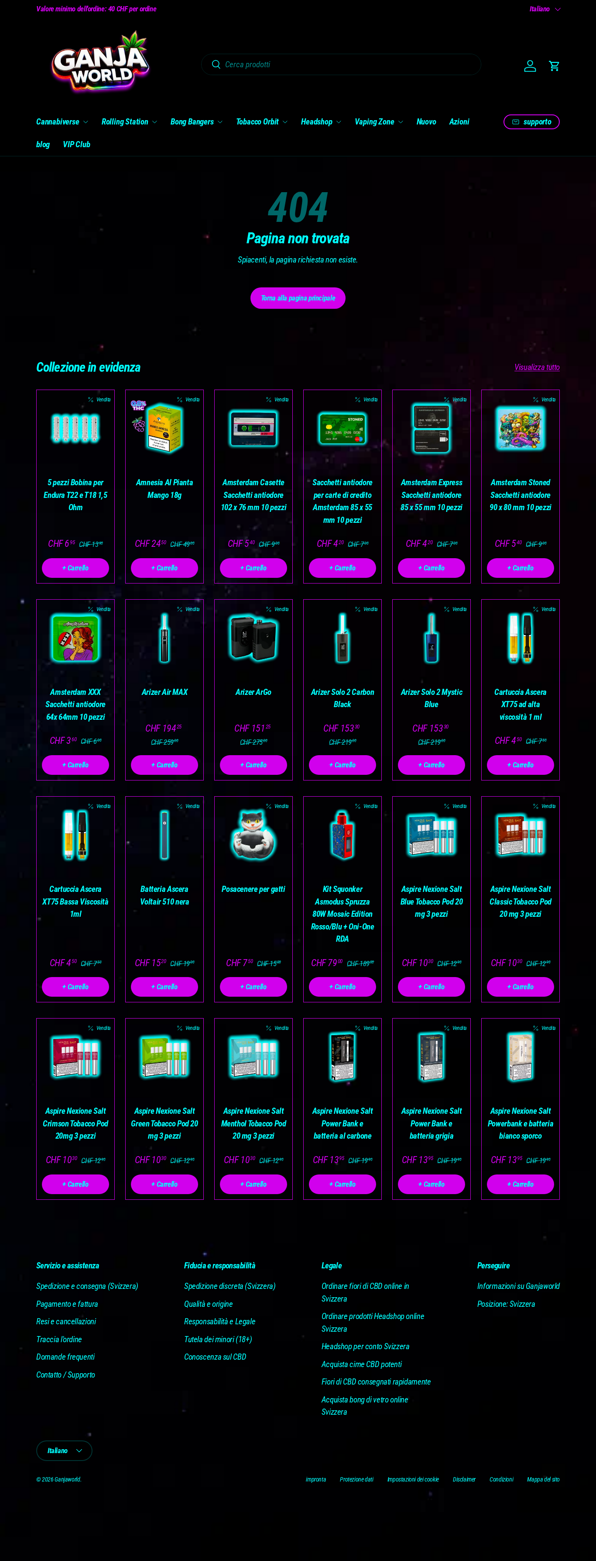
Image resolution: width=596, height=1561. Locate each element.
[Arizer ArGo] (253, 638)
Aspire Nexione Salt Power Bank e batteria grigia (431, 1123)
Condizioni (501, 1479)
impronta (316, 1479)
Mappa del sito (543, 1479)
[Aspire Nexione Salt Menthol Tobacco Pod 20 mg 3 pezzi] (253, 1057)
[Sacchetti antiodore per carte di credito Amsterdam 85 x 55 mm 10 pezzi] (342, 429)
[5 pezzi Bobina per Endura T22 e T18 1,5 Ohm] (75, 429)
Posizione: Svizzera (506, 1304)
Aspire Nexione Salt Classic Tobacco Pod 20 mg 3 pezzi (520, 901)
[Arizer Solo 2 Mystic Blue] (431, 638)
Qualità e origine (208, 1304)
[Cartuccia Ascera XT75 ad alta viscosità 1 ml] (520, 638)
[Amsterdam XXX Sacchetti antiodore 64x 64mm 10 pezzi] (75, 638)
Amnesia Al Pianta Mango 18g (164, 488)
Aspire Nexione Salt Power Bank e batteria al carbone (342, 1123)
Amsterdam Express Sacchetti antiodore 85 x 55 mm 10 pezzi (431, 494)
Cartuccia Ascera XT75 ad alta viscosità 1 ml (520, 704)
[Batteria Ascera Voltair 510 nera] (164, 835)
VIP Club (76, 144)
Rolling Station (125, 122)
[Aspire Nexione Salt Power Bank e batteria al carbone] (342, 1057)
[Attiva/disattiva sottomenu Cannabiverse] (85, 122)
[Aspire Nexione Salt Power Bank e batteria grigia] (431, 1057)
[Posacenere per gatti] (253, 835)
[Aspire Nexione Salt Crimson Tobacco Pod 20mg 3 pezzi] (75, 1057)
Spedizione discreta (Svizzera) (230, 1286)
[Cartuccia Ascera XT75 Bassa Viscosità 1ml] (75, 835)
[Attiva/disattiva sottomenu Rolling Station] (154, 122)
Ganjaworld (67, 1479)
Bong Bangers (192, 122)
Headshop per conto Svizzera (366, 1346)
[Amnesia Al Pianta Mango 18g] (164, 429)
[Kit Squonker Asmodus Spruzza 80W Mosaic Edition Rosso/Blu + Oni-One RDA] (342, 835)
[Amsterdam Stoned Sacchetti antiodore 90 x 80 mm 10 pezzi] (520, 429)
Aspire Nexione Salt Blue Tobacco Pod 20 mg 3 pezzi (432, 901)
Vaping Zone (374, 122)
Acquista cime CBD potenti (362, 1364)
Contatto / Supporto (65, 1375)
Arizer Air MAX (165, 692)
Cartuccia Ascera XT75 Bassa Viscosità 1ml (75, 901)
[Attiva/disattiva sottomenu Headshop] (338, 122)
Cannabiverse (57, 122)
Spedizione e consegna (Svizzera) (87, 1286)
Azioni (459, 122)
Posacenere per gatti (253, 889)
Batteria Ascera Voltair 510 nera (164, 895)
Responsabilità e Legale (219, 1321)
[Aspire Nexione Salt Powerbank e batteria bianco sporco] (520, 1057)
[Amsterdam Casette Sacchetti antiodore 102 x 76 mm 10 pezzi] (253, 429)
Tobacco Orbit (257, 122)
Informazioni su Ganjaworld (518, 1286)
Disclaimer (464, 1479)
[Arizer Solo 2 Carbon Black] (342, 638)
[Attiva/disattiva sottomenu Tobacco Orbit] (285, 122)
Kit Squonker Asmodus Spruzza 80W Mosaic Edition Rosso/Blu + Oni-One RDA (342, 914)
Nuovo (426, 122)
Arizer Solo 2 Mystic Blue (431, 698)
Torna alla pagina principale (298, 298)
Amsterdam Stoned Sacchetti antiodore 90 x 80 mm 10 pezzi (520, 494)
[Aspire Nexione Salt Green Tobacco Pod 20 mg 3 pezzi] (164, 1057)
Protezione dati (356, 1479)
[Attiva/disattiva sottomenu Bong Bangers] (220, 122)
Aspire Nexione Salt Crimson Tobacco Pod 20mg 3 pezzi (75, 1123)
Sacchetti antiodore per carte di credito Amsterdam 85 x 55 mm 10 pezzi (342, 501)
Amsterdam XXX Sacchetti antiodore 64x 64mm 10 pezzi (75, 704)
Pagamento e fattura (67, 1304)
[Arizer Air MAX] (164, 638)
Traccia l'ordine (59, 1339)
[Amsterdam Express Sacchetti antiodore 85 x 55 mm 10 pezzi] (431, 429)
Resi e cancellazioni (66, 1321)
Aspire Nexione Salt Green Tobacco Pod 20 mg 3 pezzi (164, 1123)
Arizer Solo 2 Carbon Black (342, 698)
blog (43, 144)
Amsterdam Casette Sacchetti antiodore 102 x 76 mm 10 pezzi (253, 494)
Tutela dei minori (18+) (218, 1339)
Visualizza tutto (537, 367)
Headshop (316, 122)
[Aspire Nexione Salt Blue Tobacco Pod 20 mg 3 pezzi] (431, 835)
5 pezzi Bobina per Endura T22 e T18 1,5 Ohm (75, 494)
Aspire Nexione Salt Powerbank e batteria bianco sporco (520, 1123)
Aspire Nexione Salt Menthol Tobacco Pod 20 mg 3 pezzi (253, 1123)
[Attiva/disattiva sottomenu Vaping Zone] (400, 122)
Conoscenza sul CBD (215, 1357)
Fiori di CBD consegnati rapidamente (376, 1382)
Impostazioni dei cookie (413, 1479)
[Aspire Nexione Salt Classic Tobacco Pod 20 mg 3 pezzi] (520, 835)
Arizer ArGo (253, 692)
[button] (554, 66)
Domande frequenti (65, 1357)
